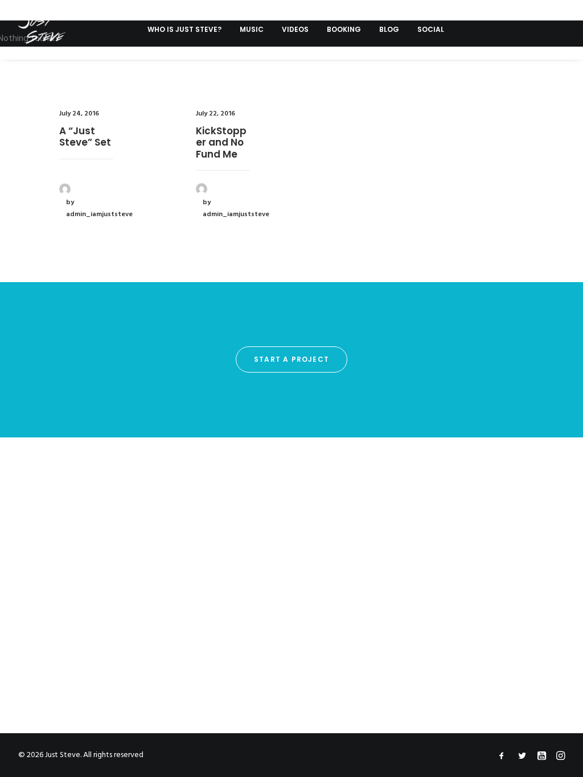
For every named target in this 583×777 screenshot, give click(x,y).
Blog (389, 29)
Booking (344, 29)
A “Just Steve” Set (85, 136)
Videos (295, 29)
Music (252, 29)
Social (430, 29)
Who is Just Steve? (184, 29)
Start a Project (291, 359)
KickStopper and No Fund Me (221, 142)
